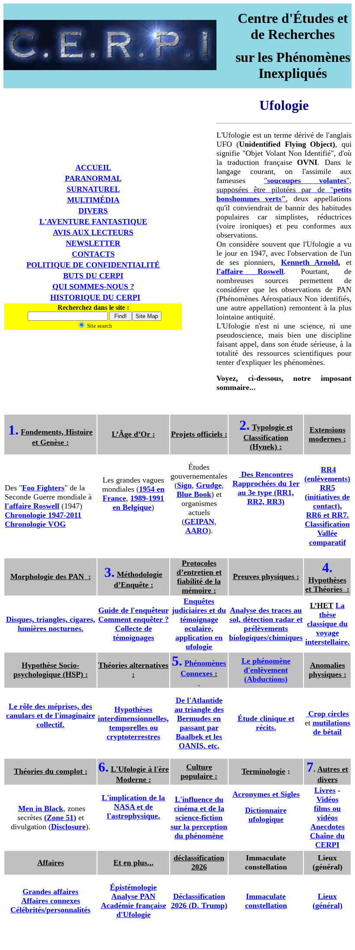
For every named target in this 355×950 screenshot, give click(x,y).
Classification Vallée (327, 529)
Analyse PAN (133, 896)
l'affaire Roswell (250, 271)
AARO (196, 530)
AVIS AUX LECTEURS (93, 232)
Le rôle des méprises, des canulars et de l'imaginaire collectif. (50, 715)
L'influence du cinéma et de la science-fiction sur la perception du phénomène (199, 817)
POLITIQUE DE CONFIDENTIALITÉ (93, 265)
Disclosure (68, 826)
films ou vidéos (327, 813)
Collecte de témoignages (133, 633)
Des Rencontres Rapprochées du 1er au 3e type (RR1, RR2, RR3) (266, 488)
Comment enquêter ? (133, 619)
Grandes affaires (50, 891)
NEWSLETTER (93, 243)
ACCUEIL (93, 167)
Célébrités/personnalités (50, 909)
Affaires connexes (50, 900)
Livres (325, 790)
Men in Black (40, 808)
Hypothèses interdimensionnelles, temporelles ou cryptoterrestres (133, 723)
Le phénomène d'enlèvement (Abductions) (266, 670)
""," (284, 189)
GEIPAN (199, 521)
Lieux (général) (327, 901)
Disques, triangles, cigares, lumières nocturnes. (50, 624)
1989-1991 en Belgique (138, 503)
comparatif (327, 542)
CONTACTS (93, 254)
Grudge (209, 485)
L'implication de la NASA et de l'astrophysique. (133, 806)
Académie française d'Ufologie (133, 910)
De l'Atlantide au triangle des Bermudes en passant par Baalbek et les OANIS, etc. (199, 723)
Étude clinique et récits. (266, 723)
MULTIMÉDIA (93, 200)
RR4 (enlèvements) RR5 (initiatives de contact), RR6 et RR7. (327, 492)
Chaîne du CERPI (327, 840)
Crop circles (327, 713)
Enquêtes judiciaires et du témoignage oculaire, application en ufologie (199, 624)
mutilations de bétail (331, 727)
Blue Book (194, 494)
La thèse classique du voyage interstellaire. (327, 623)
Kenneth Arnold (310, 262)
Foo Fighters (43, 487)
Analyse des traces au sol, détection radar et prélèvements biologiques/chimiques (266, 624)
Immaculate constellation (266, 901)
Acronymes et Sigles (266, 794)
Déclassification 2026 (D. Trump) (199, 901)
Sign (184, 485)
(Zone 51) (60, 817)
